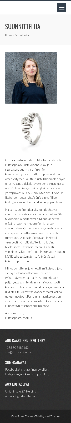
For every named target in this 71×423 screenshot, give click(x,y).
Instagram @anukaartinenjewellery (27, 374)
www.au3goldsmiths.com (21, 396)
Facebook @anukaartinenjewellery (27, 369)
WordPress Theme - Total (26, 416)
